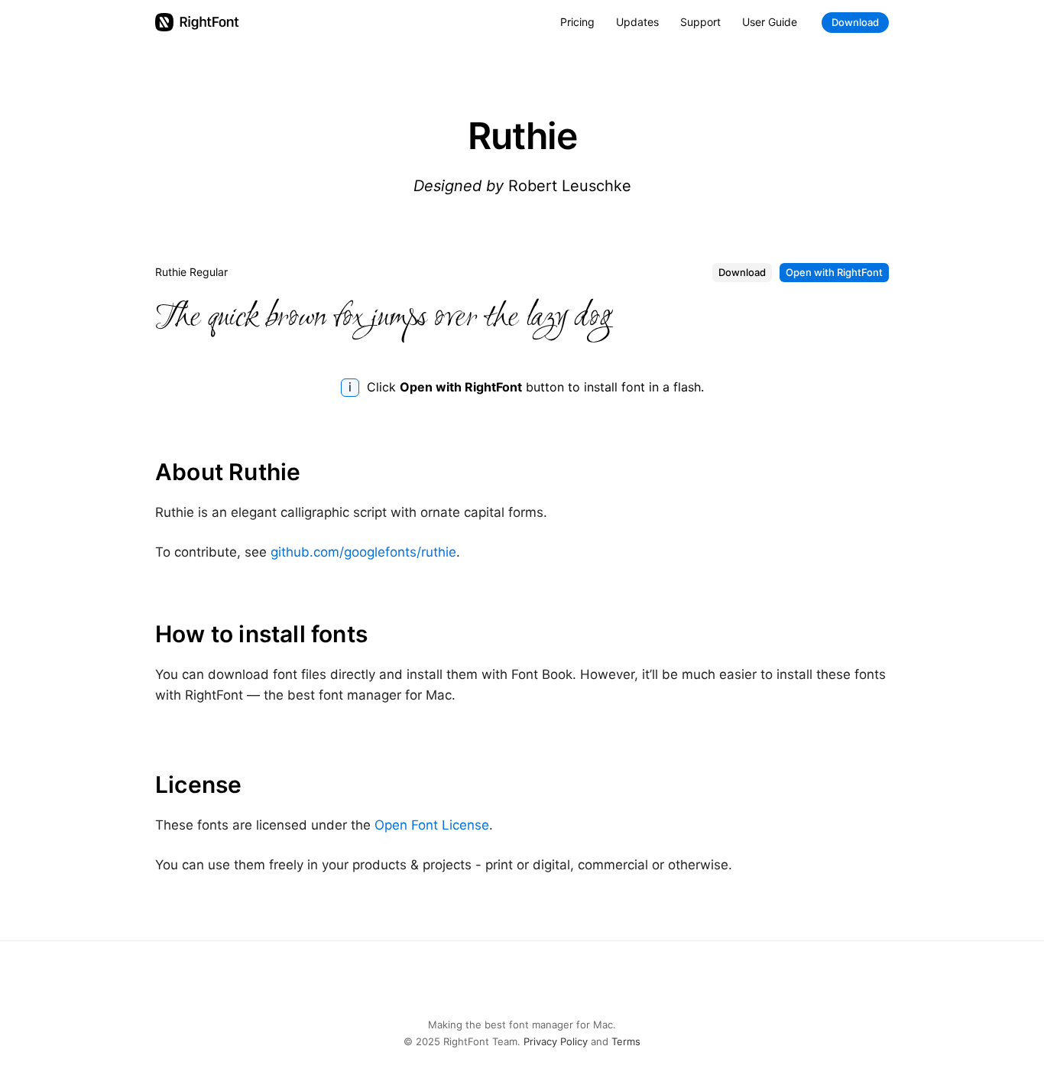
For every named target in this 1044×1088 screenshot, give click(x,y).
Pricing (577, 21)
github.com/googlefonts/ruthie (363, 552)
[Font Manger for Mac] (197, 22)
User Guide (769, 21)
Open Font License (431, 825)
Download (855, 22)
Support (700, 21)
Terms (625, 1041)
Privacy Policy (556, 1041)
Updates (637, 21)
